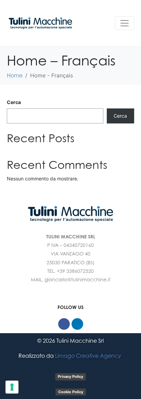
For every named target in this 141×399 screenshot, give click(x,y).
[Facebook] (64, 324)
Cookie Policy (70, 391)
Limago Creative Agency (89, 355)
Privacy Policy (70, 376)
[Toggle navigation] (124, 23)
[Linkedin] (77, 324)
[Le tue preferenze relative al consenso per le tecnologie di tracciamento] (11, 387)
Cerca (14, 102)
